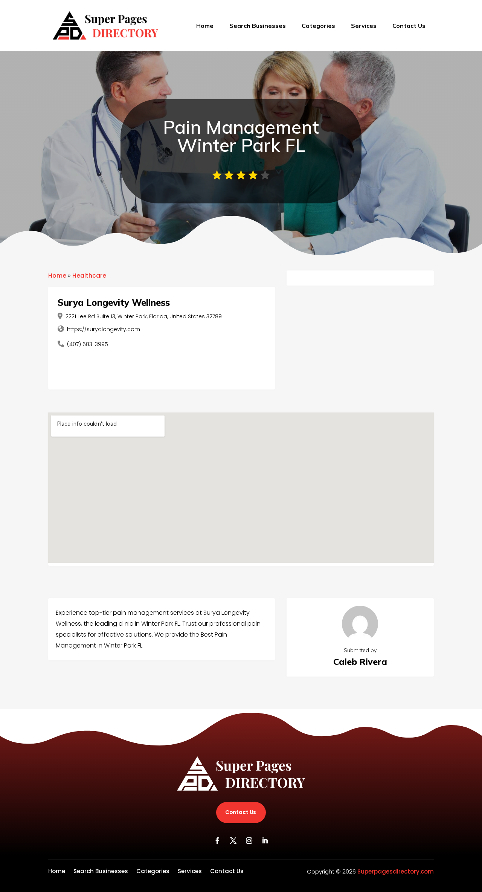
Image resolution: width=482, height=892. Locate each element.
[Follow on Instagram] (249, 840)
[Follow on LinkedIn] (264, 840)
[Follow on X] (233, 840)
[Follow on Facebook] (217, 840)
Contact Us (409, 25)
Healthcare (89, 275)
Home (205, 25)
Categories (318, 25)
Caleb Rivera (360, 661)
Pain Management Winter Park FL (241, 136)
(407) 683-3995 (87, 344)
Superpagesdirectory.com (395, 871)
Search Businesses (257, 25)
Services (364, 25)
